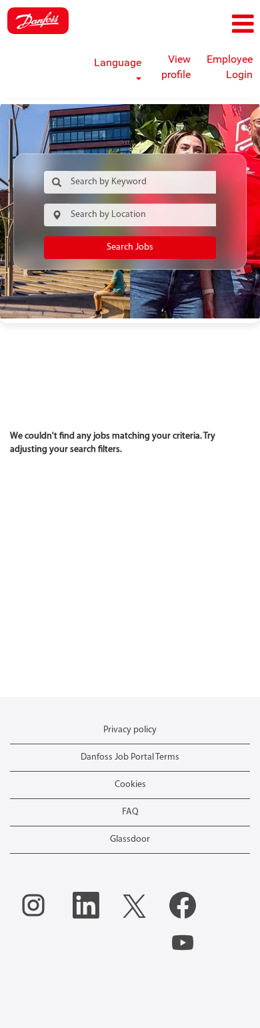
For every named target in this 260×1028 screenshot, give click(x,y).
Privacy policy (130, 730)
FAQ (130, 812)
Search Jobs (130, 247)
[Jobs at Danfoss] (38, 21)
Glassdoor (130, 839)
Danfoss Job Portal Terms (130, 757)
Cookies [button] (130, 785)
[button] (216, 24)
